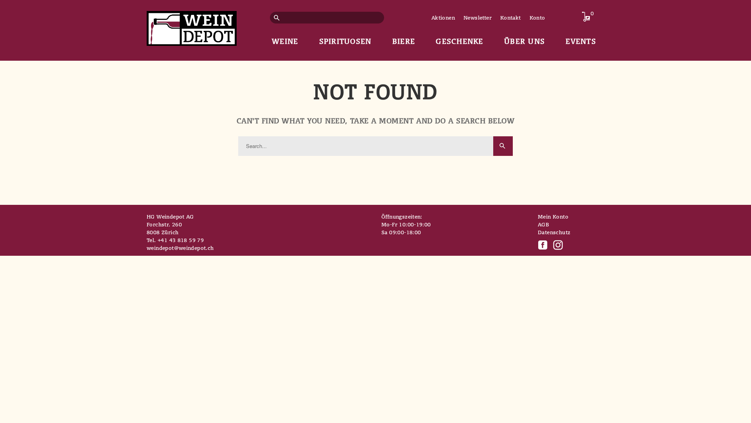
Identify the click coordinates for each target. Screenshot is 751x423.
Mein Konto (553, 216)
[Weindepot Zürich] (192, 27)
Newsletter (478, 17)
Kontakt (510, 17)
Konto (537, 17)
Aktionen (443, 17)
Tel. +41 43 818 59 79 (175, 240)
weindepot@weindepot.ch (180, 248)
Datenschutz (554, 232)
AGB (543, 224)
